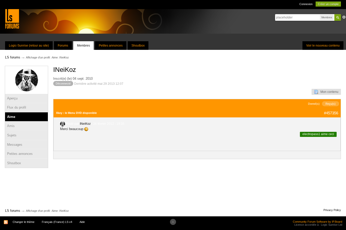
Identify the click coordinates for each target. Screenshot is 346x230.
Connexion (306, 4)
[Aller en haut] (173, 222)
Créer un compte (328, 4)
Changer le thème (23, 221)
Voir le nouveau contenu (323, 45)
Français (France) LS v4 (57, 221)
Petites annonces (111, 45)
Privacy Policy (332, 210)
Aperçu (12, 98)
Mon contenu (328, 92)
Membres (83, 45)
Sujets (11, 135)
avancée (344, 17)
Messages (14, 145)
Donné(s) (314, 103)
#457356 (331, 113)
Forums (63, 45)
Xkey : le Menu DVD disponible (76, 112)
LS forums (12, 211)
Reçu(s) (330, 103)
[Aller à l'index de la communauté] (12, 18)
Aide (82, 221)
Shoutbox (138, 45)
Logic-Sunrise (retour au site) (29, 45)
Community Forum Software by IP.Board (317, 221)
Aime (11, 117)
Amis (11, 126)
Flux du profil (16, 107)
